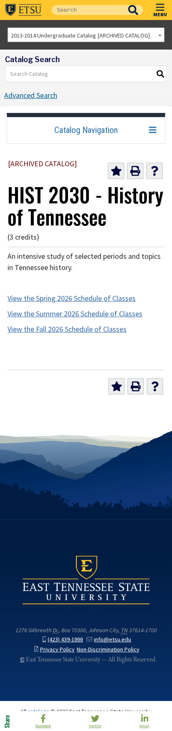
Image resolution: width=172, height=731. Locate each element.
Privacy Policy (57, 649)
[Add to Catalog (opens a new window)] (116, 171)
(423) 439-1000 (65, 639)
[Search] (160, 73)
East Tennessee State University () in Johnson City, (86, 579)
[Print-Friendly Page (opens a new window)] (135, 171)
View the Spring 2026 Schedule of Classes (72, 298)
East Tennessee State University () (23, 10)
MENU (160, 14)
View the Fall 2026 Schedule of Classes (67, 329)
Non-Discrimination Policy (108, 649)
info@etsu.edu (112, 639)
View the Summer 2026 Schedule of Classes (75, 314)
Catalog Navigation (86, 130)
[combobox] (86, 35)
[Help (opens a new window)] (154, 171)
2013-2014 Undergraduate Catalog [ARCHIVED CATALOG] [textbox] (80, 35)
